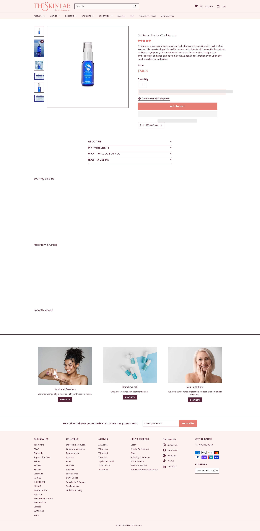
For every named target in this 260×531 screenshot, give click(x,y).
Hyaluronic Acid (106, 461)
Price (141, 65)
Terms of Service (139, 465)
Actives (54, 16)
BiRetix (37, 469)
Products (38, 16)
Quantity (143, 79)
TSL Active (39, 444)
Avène (37, 461)
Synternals (39, 510)
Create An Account (140, 448)
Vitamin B (103, 452)
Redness (70, 465)
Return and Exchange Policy (144, 469)
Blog (133, 452)
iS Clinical (52, 244)
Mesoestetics (40, 490)
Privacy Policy (137, 461)
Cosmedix (38, 473)
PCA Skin (38, 494)
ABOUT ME (95, 141)
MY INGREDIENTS (99, 147)
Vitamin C (103, 457)
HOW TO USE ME (98, 160)
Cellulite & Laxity (74, 490)
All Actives (103, 444)
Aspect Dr (39, 452)
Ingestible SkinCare (75, 444)
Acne (68, 461)
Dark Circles (72, 477)
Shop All (121, 16)
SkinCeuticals (40, 502)
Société (37, 506)
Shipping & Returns (140, 457)
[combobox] (106, 6)
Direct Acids (104, 465)
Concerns (69, 16)
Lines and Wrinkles (75, 448)
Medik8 (37, 485)
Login (133, 444)
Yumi (36, 514)
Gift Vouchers (167, 16)
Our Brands (104, 16)
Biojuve (37, 465)
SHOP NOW (65, 399)
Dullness (70, 469)
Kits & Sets (87, 16)
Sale (132, 16)
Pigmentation (72, 452)
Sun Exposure (72, 485)
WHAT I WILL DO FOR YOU (104, 153)
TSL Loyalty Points (147, 16)
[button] (144, 40)
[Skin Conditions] (195, 365)
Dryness (70, 457)
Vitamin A (103, 448)
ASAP (36, 448)
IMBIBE (37, 477)
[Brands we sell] (130, 365)
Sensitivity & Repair (75, 481)
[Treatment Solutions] (65, 366)
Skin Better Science (43, 498)
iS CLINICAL (39, 481)
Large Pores (72, 473)
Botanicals (103, 469)
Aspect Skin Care (42, 457)
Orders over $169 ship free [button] (156, 98)
